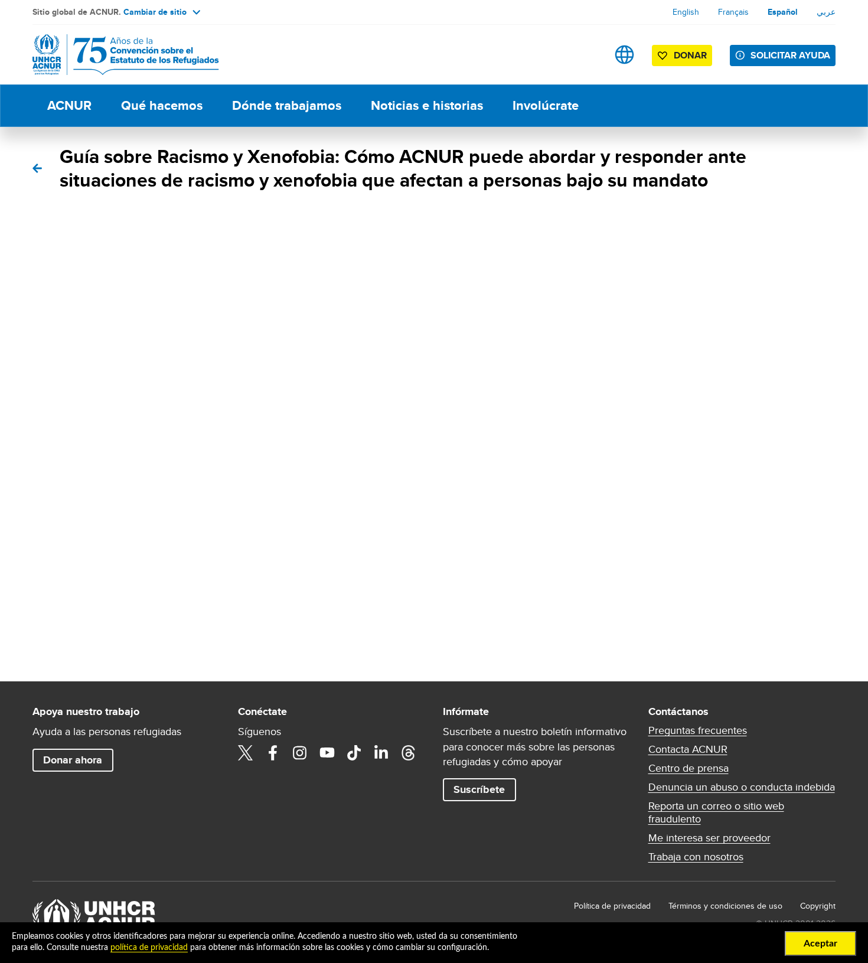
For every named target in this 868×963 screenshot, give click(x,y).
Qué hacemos (162, 105)
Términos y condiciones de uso (725, 906)
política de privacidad (149, 948)
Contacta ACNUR (687, 749)
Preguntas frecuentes (697, 730)
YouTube (327, 752)
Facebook (272, 752)
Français (733, 12)
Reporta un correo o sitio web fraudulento (716, 812)
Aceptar (820, 943)
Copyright (818, 906)
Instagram (300, 752)
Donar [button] (690, 55)
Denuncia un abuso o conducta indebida (741, 787)
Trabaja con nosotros (695, 856)
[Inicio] (115, 55)
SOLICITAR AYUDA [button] (790, 55)
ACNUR (69, 105)
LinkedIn (381, 752)
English (686, 12)
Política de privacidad (612, 906)
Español (783, 12)
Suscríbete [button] (479, 789)
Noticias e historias (427, 105)
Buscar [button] (587, 54)
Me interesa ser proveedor (709, 837)
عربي (826, 12)
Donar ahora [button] (72, 760)
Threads (408, 752)
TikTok (354, 752)
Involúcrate (546, 105)
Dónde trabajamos (286, 105)
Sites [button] (624, 54)
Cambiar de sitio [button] (155, 12)
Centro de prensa (688, 768)
